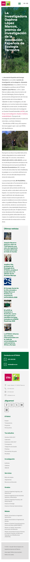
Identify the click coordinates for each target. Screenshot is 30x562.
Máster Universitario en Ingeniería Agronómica (13, 516)
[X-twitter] (17, 405)
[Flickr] (7, 410)
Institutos (7, 463)
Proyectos (7, 425)
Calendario (7, 439)
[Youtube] (22, 405)
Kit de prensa (8, 427)
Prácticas (7, 449)
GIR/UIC (7, 468)
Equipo (6, 420)
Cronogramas (8, 444)
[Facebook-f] (7, 405)
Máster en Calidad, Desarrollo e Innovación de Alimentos (13, 528)
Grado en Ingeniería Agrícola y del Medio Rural (13, 492)
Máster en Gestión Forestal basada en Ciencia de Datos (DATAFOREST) (14, 524)
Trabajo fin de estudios (11, 446)
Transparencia (8, 423)
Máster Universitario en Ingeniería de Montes (14, 520)
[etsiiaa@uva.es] (5, 364)
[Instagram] (12, 405)
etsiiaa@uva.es (12, 364)
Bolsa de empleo (9, 477)
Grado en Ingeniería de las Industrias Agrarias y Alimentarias (14, 496)
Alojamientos (8, 479)
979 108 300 (11, 359)
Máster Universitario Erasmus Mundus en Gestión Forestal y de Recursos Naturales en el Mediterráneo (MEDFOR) (15, 534)
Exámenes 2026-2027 (10, 442)
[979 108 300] (5, 359)
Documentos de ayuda (11, 451)
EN (24, 3)
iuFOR (22, 111)
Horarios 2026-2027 (10, 437)
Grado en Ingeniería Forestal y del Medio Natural (13, 500)
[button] (20, 4)
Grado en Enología (9, 503)
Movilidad (7, 453)
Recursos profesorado (10, 482)
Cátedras (7, 465)
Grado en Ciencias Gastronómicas (13, 506)
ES (27, 3)
